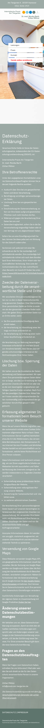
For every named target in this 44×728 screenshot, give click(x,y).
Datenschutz (9, 712)
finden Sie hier (24, 602)
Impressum (22, 712)
